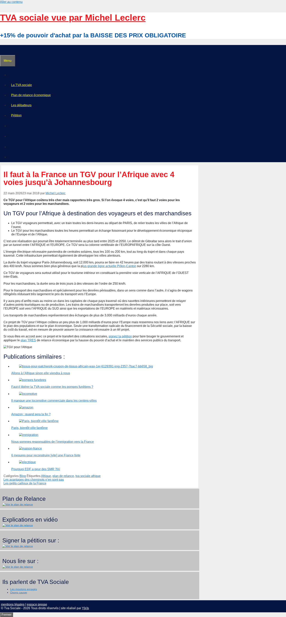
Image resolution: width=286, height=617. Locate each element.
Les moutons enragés (23, 589)
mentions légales (13, 604)
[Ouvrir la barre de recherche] (3, 50)
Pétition (16, 115)
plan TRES (28, 340)
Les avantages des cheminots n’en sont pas (34, 479)
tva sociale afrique (88, 476)
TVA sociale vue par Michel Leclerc (73, 18)
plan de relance (63, 476)
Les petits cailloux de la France (25, 483)
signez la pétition (120, 336)
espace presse (37, 604)
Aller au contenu (11, 2)
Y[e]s (85, 608)
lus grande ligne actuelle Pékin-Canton (109, 266)
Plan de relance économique (31, 95)
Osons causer (18, 592)
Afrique (46, 476)
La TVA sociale (21, 85)
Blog (22, 476)
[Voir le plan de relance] (17, 504)
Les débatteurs (21, 105)
